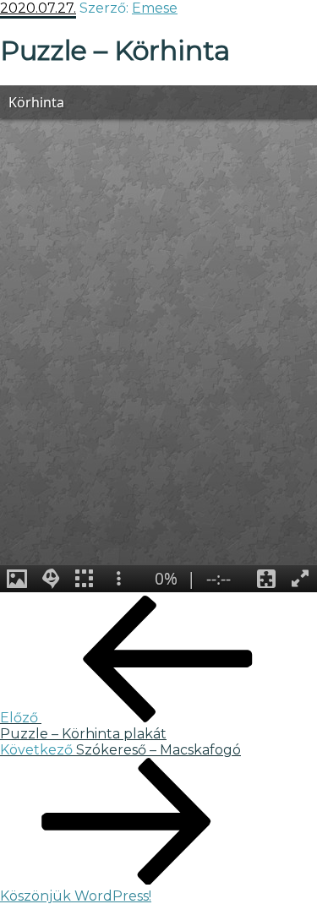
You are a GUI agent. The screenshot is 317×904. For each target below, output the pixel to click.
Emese (155, 8)
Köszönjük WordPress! (75, 896)
